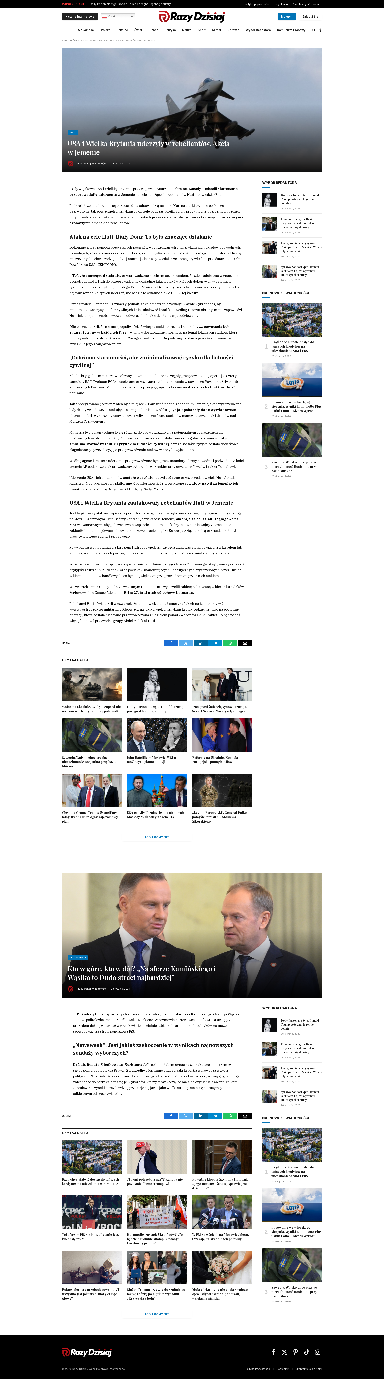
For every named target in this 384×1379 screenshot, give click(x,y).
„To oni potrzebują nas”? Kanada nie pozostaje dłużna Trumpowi (155, 1181)
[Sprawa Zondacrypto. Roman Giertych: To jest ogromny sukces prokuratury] (269, 271)
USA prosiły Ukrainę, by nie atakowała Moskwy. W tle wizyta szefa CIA (156, 814)
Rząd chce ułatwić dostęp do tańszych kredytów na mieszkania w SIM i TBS (292, 346)
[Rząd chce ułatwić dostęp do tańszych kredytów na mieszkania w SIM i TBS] (292, 320)
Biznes (153, 30)
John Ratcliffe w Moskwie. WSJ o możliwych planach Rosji (151, 759)
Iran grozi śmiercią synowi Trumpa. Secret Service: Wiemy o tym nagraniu (221, 709)
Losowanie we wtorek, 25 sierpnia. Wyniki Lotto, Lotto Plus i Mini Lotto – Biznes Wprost (296, 406)
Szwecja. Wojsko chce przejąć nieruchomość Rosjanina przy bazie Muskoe (89, 761)
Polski (111, 16)
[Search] (314, 30)
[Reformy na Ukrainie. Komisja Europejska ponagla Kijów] (222, 735)
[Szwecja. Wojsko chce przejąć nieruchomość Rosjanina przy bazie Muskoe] (92, 735)
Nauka (186, 30)
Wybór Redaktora (258, 30)
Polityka (170, 30)
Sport (202, 30)
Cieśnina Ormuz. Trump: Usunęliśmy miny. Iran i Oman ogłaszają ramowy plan (90, 816)
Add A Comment (157, 837)
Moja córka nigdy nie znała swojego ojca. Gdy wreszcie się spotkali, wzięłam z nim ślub (220, 1293)
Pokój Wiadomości (95, 163)
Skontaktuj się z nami (306, 4)
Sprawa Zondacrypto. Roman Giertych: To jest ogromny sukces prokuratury (300, 271)
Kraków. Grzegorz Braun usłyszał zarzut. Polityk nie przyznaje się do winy (138, 4)
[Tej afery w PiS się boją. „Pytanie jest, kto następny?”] (92, 1212)
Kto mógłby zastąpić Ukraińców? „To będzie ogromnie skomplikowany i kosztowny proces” (155, 1238)
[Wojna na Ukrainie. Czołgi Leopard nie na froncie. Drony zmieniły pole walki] (92, 684)
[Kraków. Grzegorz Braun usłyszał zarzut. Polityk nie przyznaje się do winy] (269, 224)
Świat (138, 30)
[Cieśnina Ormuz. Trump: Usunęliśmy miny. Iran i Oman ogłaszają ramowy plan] (92, 790)
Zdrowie (233, 30)
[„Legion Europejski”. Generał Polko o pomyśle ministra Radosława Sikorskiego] (222, 790)
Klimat (216, 30)
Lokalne (122, 30)
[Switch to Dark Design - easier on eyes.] (320, 30)
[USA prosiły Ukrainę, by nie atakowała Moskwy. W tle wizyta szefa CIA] (157, 790)
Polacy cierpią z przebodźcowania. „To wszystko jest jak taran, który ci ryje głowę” (91, 1293)
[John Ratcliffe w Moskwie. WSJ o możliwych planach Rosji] (157, 735)
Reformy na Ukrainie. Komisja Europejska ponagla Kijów (215, 759)
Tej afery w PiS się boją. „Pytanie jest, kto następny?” (90, 1236)
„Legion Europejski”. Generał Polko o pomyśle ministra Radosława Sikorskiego (221, 816)
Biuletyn (286, 16)
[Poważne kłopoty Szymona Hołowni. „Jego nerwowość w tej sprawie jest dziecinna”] (222, 1157)
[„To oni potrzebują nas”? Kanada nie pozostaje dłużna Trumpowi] (157, 1157)
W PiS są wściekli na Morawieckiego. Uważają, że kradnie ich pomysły (220, 1236)
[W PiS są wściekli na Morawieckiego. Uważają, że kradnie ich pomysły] (222, 1212)
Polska (105, 30)
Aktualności (86, 30)
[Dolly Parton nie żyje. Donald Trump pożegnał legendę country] (157, 684)
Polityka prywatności (257, 4)
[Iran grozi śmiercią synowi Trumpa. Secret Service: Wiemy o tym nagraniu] (222, 684)
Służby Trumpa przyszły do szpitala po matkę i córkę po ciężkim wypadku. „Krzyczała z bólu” (156, 1293)
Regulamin (281, 4)
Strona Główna (70, 40)
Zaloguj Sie (310, 16)
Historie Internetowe (79, 16)
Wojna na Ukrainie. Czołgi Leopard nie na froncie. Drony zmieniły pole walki (91, 709)
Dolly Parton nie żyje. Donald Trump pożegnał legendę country (155, 709)
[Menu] (64, 30)
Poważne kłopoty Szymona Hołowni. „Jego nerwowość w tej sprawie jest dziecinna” (220, 1183)
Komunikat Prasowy (291, 30)
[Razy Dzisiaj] (192, 16)
